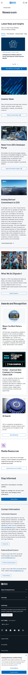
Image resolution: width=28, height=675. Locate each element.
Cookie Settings (14, 668)
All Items (3, 33)
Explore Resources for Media (14, 468)
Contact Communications (9, 562)
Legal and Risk (4, 638)
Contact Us (5, 544)
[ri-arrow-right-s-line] (18, 64)
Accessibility (4, 644)
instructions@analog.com (8, 527)
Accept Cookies (14, 672)
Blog (25, 33)
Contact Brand (6, 575)
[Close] (26, 655)
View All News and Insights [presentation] (13, 68)
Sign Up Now (14, 499)
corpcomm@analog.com (8, 557)
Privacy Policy (4, 650)
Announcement (19, 33)
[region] (14, 664)
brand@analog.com (18, 570)
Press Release (10, 33)
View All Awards (14, 435)
